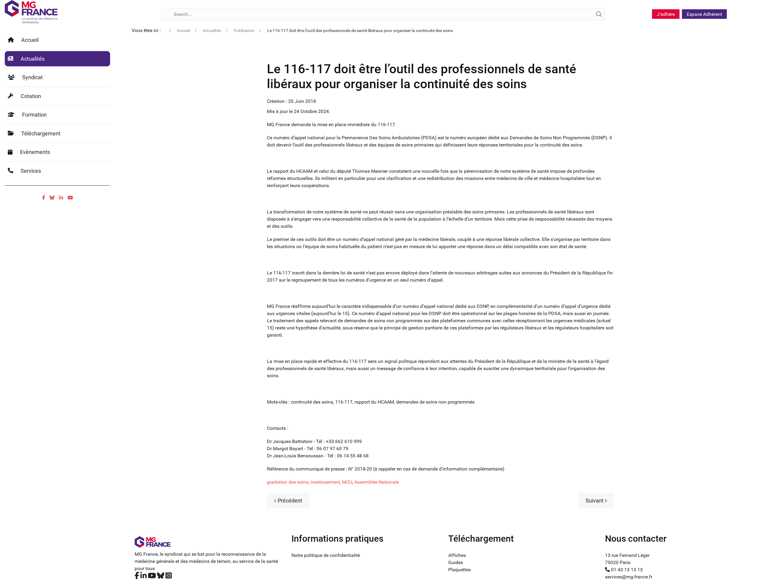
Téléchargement (40, 133)
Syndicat (32, 77)
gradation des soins (287, 482)
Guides (455, 562)
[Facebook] (43, 198)
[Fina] (31, 11)
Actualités (33, 59)
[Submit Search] (599, 14)
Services (31, 171)
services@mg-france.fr (628, 577)
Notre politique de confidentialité (325, 555)
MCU (347, 482)
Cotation (31, 96)
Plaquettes (459, 569)
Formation (34, 115)
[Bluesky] (52, 198)
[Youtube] (70, 198)
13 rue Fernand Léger (627, 555)
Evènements (35, 152)
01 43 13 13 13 (626, 569)
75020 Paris (617, 562)
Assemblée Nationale (376, 482)
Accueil (30, 40)
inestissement (325, 482)
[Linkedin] (61, 198)
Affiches (457, 555)
